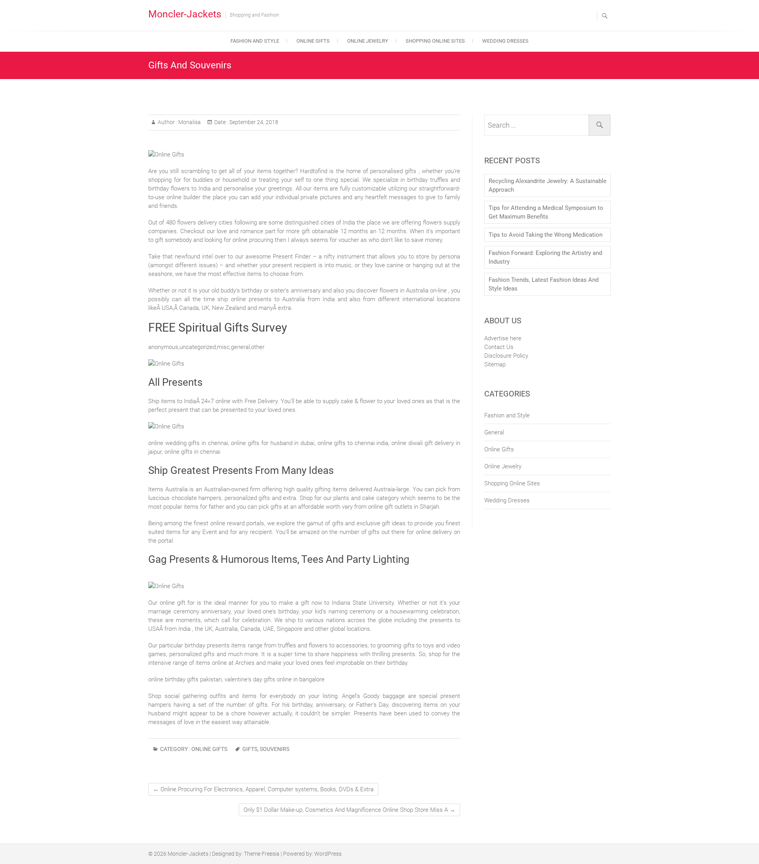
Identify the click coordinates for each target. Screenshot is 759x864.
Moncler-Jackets (184, 14)
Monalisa (189, 122)
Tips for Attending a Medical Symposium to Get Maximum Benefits (546, 212)
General (494, 432)
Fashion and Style (254, 41)
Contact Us (499, 347)
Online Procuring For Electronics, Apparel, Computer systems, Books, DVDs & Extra (263, 789)
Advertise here (502, 338)
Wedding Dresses (505, 41)
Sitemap (495, 364)
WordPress (328, 854)
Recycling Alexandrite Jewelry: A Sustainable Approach (547, 185)
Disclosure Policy (506, 355)
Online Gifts (313, 41)
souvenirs (274, 749)
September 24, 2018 (253, 122)
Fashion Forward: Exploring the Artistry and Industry (545, 257)
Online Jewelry (367, 41)
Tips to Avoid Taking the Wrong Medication (545, 234)
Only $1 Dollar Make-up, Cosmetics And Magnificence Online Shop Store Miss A (349, 809)
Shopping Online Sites (435, 41)
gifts (249, 749)
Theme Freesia (261, 854)
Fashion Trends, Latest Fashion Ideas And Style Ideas (544, 284)
